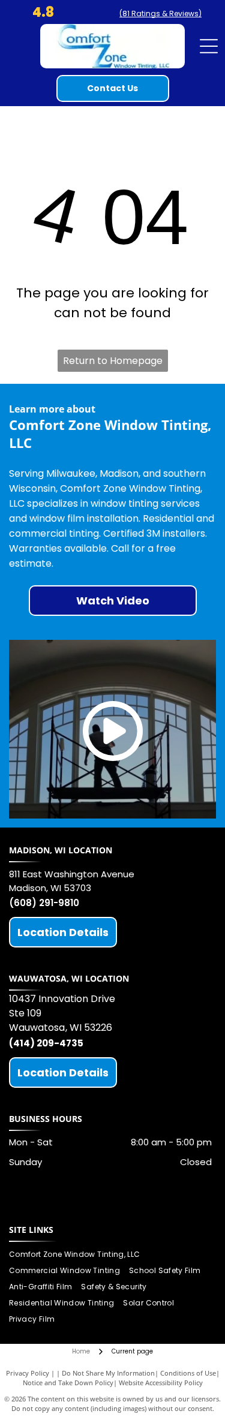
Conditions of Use (188, 1372)
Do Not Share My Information (108, 1372)
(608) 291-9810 (44, 902)
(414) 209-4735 (46, 1043)
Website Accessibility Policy (161, 1382)
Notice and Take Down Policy (68, 1382)
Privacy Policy (27, 1372)
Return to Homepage (113, 361)
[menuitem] (79, 1255)
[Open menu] (209, 46)
